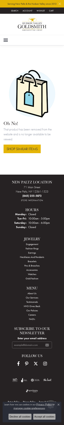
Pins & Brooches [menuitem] (32, 265)
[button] (14, 11)
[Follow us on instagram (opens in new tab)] (45, 364)
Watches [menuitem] (32, 274)
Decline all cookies (20, 416)
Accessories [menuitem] (32, 269)
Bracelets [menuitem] (32, 261)
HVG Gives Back (32, 306)
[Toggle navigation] (5, 40)
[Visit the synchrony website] (32, 391)
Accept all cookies (44, 416)
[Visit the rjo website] (15, 380)
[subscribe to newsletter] (47, 345)
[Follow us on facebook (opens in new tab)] (18, 364)
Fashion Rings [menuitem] (32, 248)
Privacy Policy (44, 404)
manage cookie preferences (29, 408)
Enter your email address (32, 338)
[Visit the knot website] (47, 380)
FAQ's (32, 319)
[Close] (59, 4)
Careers (32, 314)
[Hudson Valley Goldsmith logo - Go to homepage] (32, 24)
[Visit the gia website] (35, 380)
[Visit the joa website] (24, 380)
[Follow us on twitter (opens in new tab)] (36, 364)
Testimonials (32, 301)
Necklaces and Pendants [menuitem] (32, 257)
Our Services (32, 297)
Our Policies (32, 310)
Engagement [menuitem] (32, 244)
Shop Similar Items (22, 149)
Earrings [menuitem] (32, 252)
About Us (32, 293)
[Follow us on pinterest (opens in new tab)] (26, 364)
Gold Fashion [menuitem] (32, 278)
